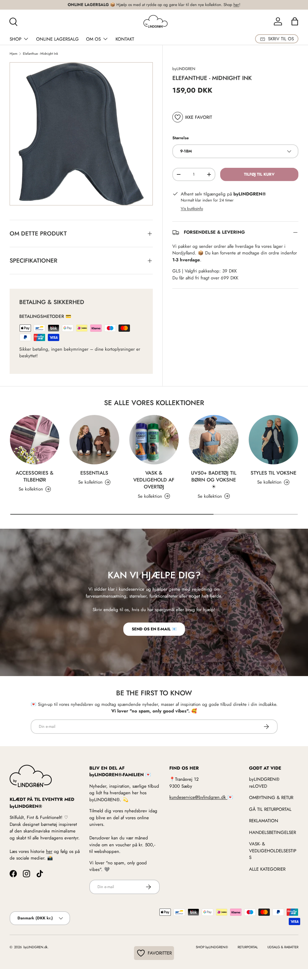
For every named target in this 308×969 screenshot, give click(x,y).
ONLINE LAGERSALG (57, 39)
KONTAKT (125, 39)
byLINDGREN (183, 69)
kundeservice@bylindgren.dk (198, 797)
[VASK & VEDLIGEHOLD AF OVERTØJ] (154, 439)
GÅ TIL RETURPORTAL (270, 809)
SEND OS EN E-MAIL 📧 (154, 629)
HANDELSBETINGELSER (272, 832)
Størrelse (180, 138)
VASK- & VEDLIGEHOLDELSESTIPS (272, 851)
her (236, 5)
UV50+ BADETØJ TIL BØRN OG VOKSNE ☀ (213, 479)
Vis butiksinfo (192, 208)
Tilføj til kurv (259, 174)
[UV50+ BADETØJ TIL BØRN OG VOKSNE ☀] (213, 439)
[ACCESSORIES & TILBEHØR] (34, 439)
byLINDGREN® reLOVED (264, 782)
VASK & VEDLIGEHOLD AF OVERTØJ (153, 479)
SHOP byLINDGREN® (212, 947)
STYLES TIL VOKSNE (273, 472)
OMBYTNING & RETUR (271, 797)
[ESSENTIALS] (94, 439)
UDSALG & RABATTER (282, 947)
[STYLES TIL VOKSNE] (273, 439)
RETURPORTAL (248, 947)
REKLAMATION (263, 820)
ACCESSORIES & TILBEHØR (35, 476)
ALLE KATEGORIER (267, 869)
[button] (294, 21)
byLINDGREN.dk (35, 947)
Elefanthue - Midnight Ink (40, 53)
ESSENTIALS (94, 472)
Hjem (13, 53)
